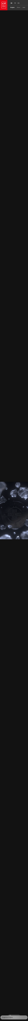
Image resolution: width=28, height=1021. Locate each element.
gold (24, 7)
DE (11, 3)
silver (18, 7)
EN (18, 3)
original (12, 7)
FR (15, 3)
